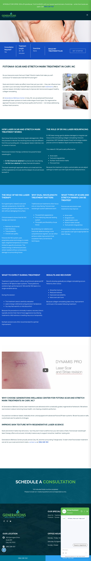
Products (50, 517)
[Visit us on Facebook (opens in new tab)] (4, 521)
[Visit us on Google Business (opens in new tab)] (10, 521)
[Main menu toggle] (87, 15)
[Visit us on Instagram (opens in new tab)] (7, 521)
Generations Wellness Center (14, 98)
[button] (78, 51)
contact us (33, 442)
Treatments (58, 515)
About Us (50, 515)
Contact (57, 517)
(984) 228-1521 (43, 442)
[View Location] (4, 537)
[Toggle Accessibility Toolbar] (4, 550)
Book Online (68, 558)
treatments (49, 87)
